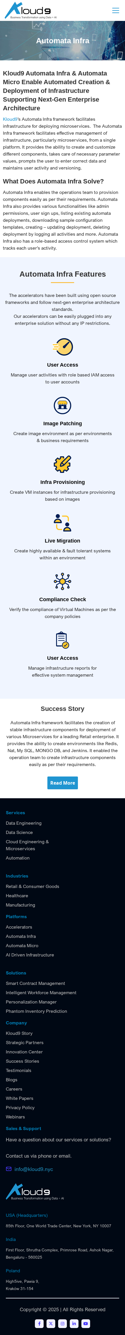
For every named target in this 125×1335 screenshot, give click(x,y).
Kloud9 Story (19, 1033)
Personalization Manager (31, 1002)
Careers (14, 1089)
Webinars (15, 1117)
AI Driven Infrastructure (30, 955)
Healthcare (17, 895)
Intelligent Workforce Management (41, 992)
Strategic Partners (25, 1042)
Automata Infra (21, 936)
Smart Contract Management (35, 983)
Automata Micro (22, 945)
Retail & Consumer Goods (32, 886)
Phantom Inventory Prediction (36, 1011)
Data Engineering (24, 823)
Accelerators (19, 927)
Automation (18, 858)
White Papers (19, 1098)
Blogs (11, 1079)
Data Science (19, 832)
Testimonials (18, 1070)
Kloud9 (10, 119)
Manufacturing (20, 905)
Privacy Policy (20, 1107)
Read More (62, 783)
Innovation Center (24, 1052)
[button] (114, 10)
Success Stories (22, 1061)
